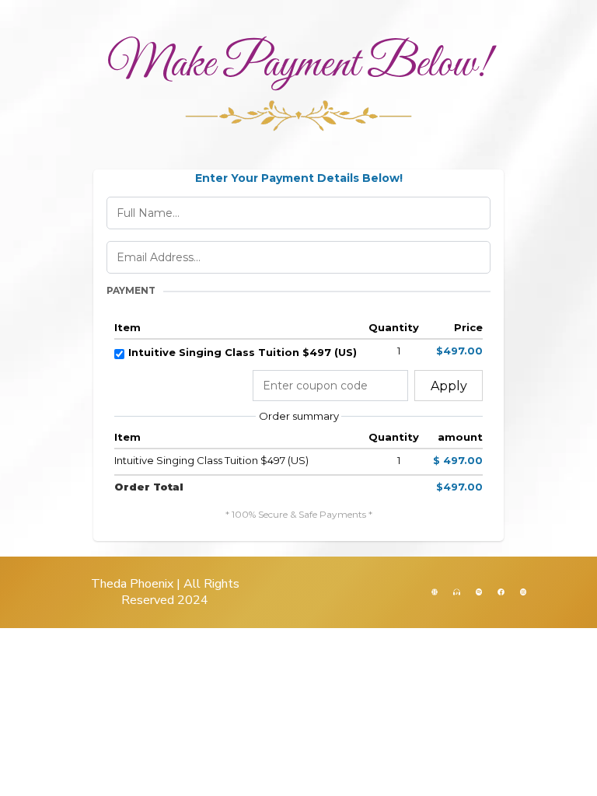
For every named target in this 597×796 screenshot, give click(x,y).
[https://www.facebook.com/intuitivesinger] (501, 591)
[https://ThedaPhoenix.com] (434, 591)
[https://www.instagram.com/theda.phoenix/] (523, 591)
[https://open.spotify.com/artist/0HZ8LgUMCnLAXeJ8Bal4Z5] (479, 591)
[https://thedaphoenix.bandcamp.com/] (456, 591)
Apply (449, 386)
